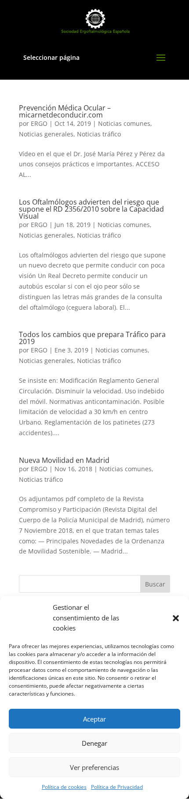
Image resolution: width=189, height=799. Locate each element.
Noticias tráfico (99, 134)
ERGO (39, 123)
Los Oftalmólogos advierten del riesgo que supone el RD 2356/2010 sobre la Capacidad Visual (91, 209)
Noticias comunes (124, 123)
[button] (175, 618)
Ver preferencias (94, 767)
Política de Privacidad (117, 787)
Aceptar (94, 719)
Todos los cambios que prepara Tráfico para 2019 (92, 338)
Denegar (94, 743)
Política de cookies (64, 787)
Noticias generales (46, 134)
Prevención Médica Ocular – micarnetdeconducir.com (65, 111)
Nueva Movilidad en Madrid (64, 460)
